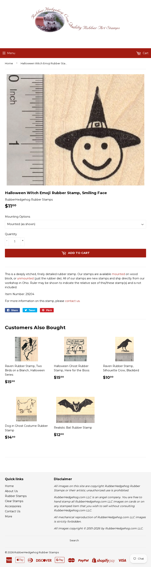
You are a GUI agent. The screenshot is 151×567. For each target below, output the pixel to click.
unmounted (25, 278)
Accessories (13, 506)
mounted (118, 274)
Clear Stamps (14, 501)
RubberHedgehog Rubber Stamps (36, 552)
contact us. (72, 301)
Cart (145, 53)
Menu (11, 53)
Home (9, 63)
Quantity (11, 234)
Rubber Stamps (16, 496)
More (8, 516)
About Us (11, 491)
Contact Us (12, 511)
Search (74, 540)
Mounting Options (17, 216)
